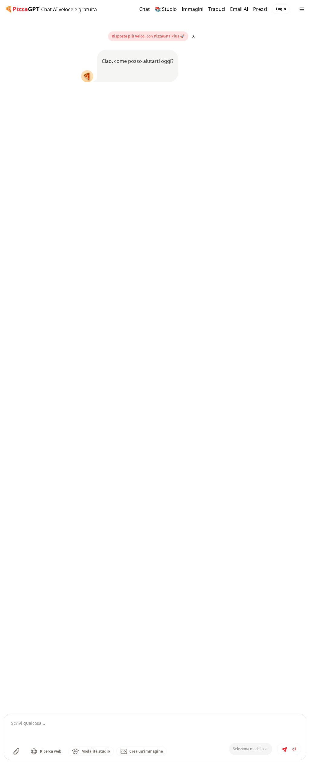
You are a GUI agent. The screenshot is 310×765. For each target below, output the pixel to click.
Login (281, 8)
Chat (144, 9)
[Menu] (302, 9)
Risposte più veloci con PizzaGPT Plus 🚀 (148, 36)
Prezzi (260, 9)
